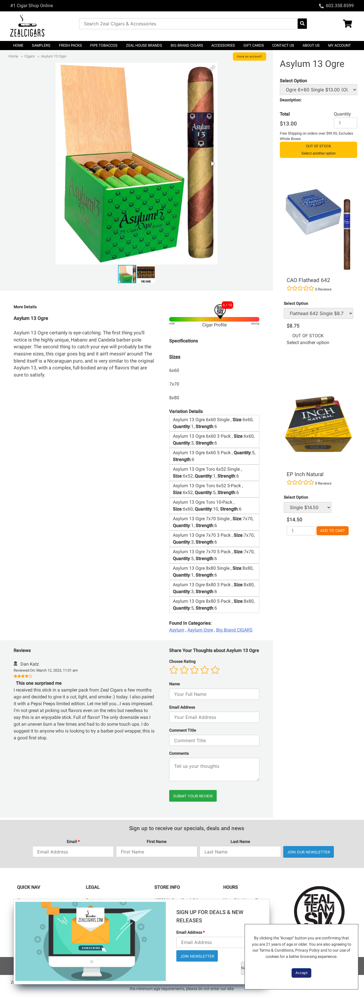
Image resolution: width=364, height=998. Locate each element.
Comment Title (182, 730)
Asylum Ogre (200, 630)
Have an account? (249, 56)
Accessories (223, 45)
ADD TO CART (332, 530)
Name (174, 684)
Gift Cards (253, 45)
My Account (339, 45)
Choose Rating (182, 661)
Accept (301, 973)
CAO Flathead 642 (308, 280)
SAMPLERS (41, 45)
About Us (311, 45)
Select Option (296, 303)
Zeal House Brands (144, 45)
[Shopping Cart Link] (336, 24)
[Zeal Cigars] (44, 26)
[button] (212, 68)
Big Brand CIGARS (187, 45)
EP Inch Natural (305, 474)
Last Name (240, 841)
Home (18, 45)
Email (73, 841)
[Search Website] (302, 23)
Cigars (29, 56)
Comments (179, 753)
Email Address (182, 707)
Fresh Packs (70, 45)
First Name (157, 841)
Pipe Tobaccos (103, 45)
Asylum (176, 630)
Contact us (283, 45)
